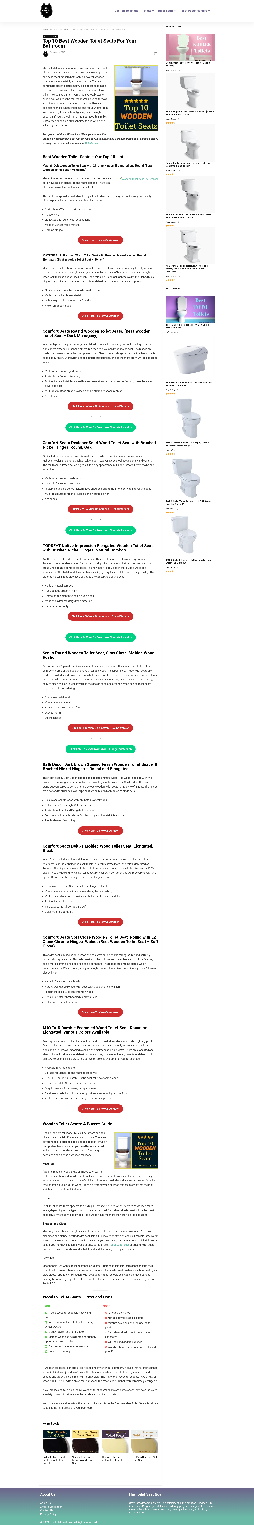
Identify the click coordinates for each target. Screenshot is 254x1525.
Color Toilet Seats (60, 29)
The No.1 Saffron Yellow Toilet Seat (112, 1459)
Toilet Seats (166, 10)
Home (46, 29)
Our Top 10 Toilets (126, 10)
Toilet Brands (171, 332)
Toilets (146, 10)
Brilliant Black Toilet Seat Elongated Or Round (54, 1460)
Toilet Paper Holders (193, 10)
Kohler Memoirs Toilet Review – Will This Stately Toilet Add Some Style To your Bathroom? (187, 269)
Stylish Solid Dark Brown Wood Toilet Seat (83, 1460)
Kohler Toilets (171, 70)
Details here (92, 143)
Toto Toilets (170, 390)
